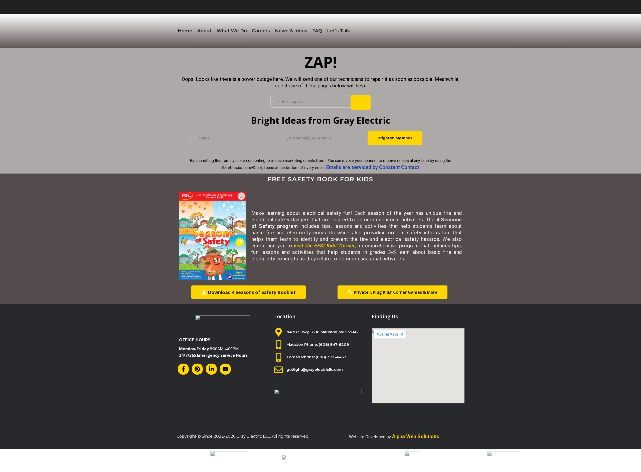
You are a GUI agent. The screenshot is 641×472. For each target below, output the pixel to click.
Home (185, 31)
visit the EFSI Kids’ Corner (324, 246)
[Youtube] (225, 369)
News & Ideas (291, 31)
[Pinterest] (197, 369)
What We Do (232, 31)
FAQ (317, 31)
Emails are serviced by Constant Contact (372, 167)
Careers (261, 31)
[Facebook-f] (183, 369)
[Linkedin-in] (211, 369)
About (204, 31)
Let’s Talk (338, 31)
